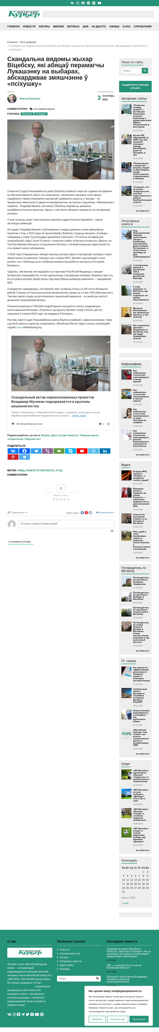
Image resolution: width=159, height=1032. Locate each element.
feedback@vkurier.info (20, 986)
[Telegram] (36, 451)
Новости (29, 26)
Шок (86, 26)
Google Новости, (69, 435)
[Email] (59, 451)
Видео (125, 465)
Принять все (139, 1019)
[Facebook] (24, 451)
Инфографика (131, 364)
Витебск (73, 26)
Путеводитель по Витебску (133, 569)
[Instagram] (93, 451)
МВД (21, 470)
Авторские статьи (134, 98)
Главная (13, 26)
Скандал (41, 114)
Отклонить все (117, 1019)
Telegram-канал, (89, 435)
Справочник (143, 26)
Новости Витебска (41, 470)
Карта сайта (67, 965)
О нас (127, 26)
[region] (118, 1006)
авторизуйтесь (106, 512)
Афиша (114, 26)
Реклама (65, 969)
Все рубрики (28, 42)
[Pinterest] (13, 457)
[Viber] (47, 451)
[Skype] (70, 451)
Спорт (125, 764)
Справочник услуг (70, 953)
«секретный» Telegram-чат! (24, 439)
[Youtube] (82, 451)
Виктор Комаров (30, 98)
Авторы (44, 26)
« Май (124, 903)
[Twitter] (24, 457)
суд (59, 470)
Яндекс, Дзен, (49, 435)
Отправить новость (71, 961)
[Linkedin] (105, 451)
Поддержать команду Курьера (135, 86)
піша (19, 327)
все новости (141, 211)
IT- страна (128, 661)
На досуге (99, 26)
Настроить (97, 1019)
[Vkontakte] (13, 451)
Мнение (58, 26)
